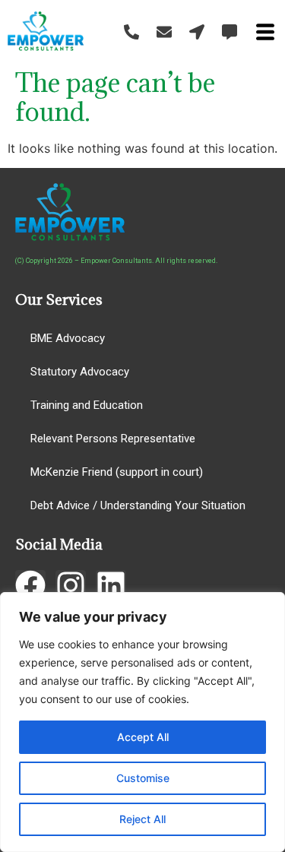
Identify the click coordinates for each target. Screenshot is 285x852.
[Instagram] (70, 585)
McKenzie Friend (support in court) (116, 472)
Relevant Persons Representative (112, 438)
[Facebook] (30, 585)
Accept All (143, 736)
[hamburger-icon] (265, 34)
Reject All (142, 818)
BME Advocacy (67, 338)
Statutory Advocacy (79, 371)
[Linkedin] (111, 585)
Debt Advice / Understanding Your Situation (137, 505)
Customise (142, 777)
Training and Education (86, 405)
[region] (142, 722)
